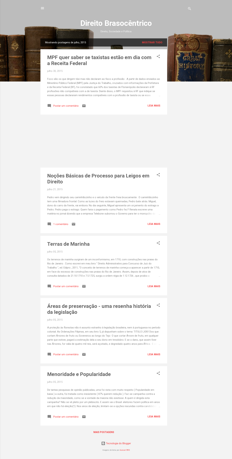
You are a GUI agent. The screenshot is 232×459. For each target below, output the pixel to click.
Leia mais (154, 105)
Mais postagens (103, 432)
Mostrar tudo (152, 42)
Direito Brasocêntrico (116, 23)
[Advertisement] (181, 89)
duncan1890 (125, 450)
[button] (158, 57)
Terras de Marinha (68, 244)
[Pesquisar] (190, 9)
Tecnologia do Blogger (118, 443)
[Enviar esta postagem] (84, 107)
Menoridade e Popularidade (79, 374)
